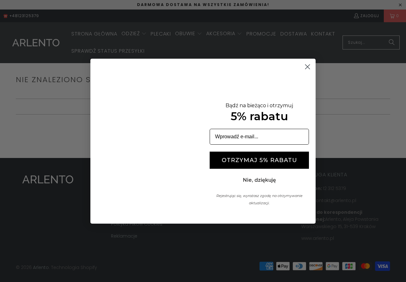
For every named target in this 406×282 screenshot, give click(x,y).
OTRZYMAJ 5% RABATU (259, 160)
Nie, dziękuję (259, 180)
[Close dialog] (307, 66)
